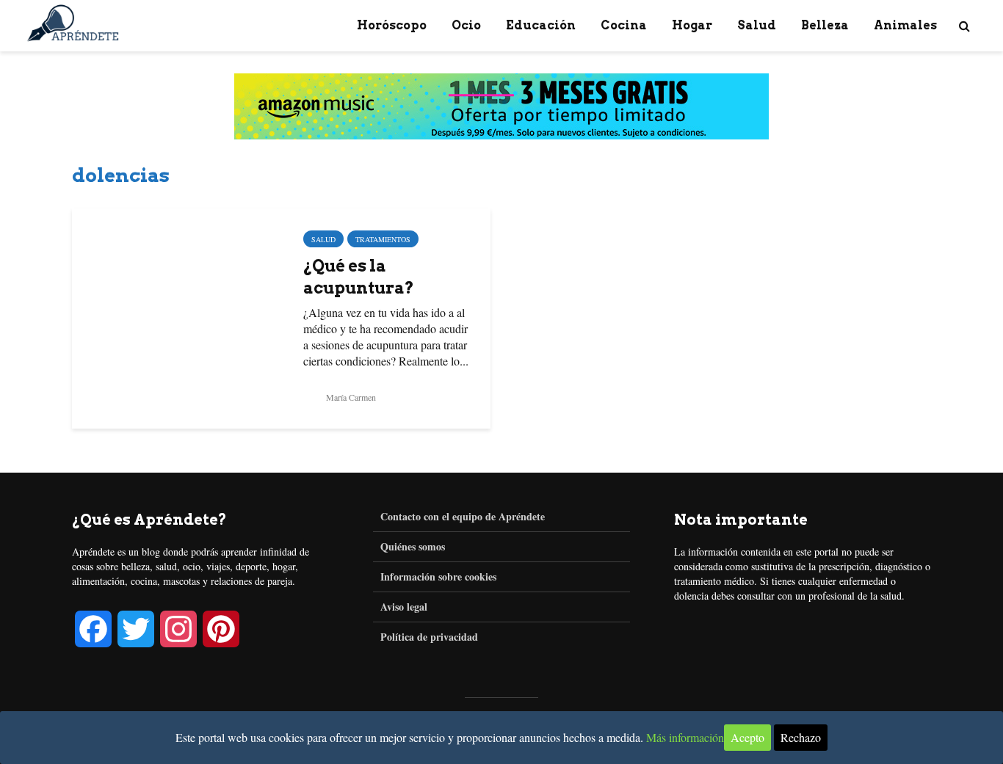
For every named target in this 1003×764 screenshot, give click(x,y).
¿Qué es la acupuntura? (358, 276)
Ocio (466, 25)
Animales (905, 25)
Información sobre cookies (438, 576)
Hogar (692, 25)
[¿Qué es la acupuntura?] (176, 316)
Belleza (825, 25)
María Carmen (350, 397)
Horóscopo (392, 25)
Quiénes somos (412, 546)
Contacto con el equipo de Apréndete (462, 516)
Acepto (747, 737)
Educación (541, 25)
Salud (756, 25)
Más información (685, 737)
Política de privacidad (429, 636)
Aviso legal (403, 606)
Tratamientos (382, 239)
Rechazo (801, 737)
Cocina (624, 25)
